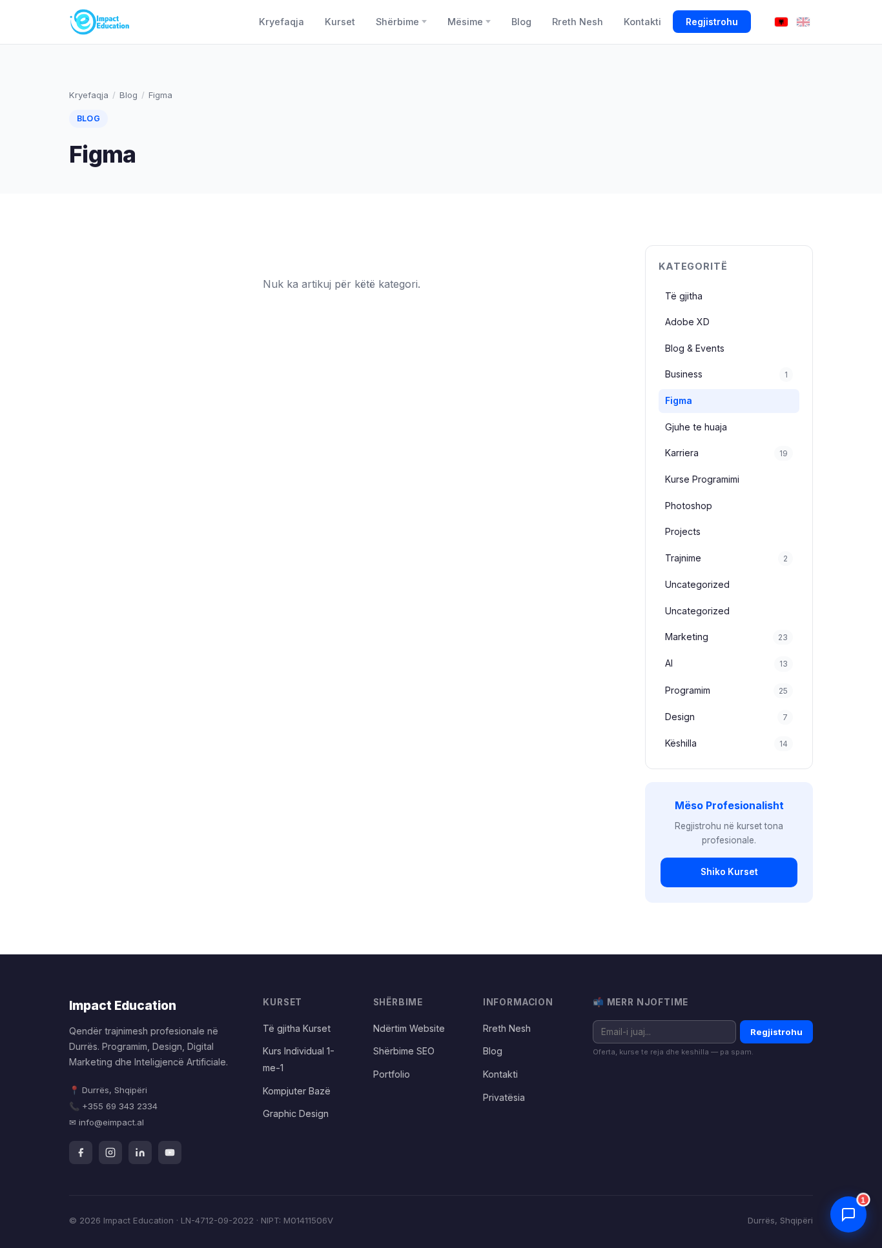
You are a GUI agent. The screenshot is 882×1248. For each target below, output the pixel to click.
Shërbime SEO (404, 1050)
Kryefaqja (281, 21)
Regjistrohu (712, 21)
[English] (803, 22)
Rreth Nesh (577, 21)
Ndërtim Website (409, 1028)
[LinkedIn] (140, 1152)
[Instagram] (110, 1152)
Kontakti (642, 21)
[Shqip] (781, 22)
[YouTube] (169, 1152)
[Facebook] (80, 1152)
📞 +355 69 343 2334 (113, 1106)
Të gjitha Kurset (297, 1028)
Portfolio (391, 1074)
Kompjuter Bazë (297, 1090)
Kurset (340, 21)
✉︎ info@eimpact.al (106, 1122)
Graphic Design (296, 1113)
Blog (521, 21)
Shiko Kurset (729, 872)
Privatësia (504, 1097)
